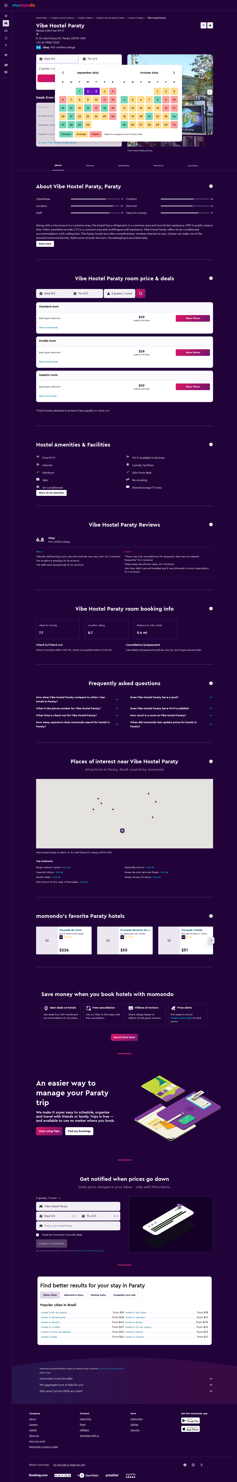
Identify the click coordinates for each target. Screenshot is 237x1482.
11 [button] (104, 99)
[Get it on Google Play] (190, 1420)
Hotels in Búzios (134, 1322)
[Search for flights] (5, 16)
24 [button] (96, 116)
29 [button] (79, 124)
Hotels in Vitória (134, 1332)
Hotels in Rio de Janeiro (54, 1312)
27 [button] (62, 124)
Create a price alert (181, 1018)
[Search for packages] (5, 37)
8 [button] (79, 99)
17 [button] (96, 108)
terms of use (80, 1251)
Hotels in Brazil (85, 18)
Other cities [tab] (50, 1295)
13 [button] (63, 108)
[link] (124, 1037)
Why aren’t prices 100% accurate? (61, 1391)
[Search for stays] (5, 23)
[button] (6, 5)
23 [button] (87, 116)
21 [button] (71, 116)
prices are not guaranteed (111, 1369)
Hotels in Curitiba (50, 1327)
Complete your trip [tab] (124, 1295)
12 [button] (113, 99)
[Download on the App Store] (190, 1429)
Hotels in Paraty (135, 18)
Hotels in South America (62, 18)
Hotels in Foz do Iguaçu (138, 1327)
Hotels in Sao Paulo (136, 1312)
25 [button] (104, 116)
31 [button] (174, 124)
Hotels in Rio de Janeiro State (110, 18)
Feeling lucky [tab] (98, 1295)
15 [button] (79, 108)
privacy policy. (98, 1251)
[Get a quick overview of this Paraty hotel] (211, 186)
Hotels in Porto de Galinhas (56, 1332)
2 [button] (88, 91)
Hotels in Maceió (50, 1322)
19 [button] (113, 108)
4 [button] (104, 91)
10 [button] (96, 99)
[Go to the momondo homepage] (23, 5)
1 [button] (79, 91)
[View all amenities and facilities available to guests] (211, 444)
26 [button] (112, 116)
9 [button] (88, 99)
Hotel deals (41, 18)
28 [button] (71, 124)
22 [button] (79, 116)
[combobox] (81, 1206)
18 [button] (104, 108)
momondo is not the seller (56, 1378)
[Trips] (5, 55)
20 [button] (63, 116)
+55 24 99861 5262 (48, 42)
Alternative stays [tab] (73, 1295)
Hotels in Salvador (135, 1317)
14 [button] (71, 108)
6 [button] (63, 99)
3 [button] (96, 91)
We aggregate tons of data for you (61, 1385)
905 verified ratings (62, 47)
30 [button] (88, 124)
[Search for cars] (5, 30)
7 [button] (71, 99)
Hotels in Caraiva (134, 1337)
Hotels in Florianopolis (53, 1317)
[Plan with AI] (5, 45)
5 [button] (113, 91)
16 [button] (88, 108)
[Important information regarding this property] (211, 608)
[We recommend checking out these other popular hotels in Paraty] (211, 916)
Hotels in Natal (49, 1337)
